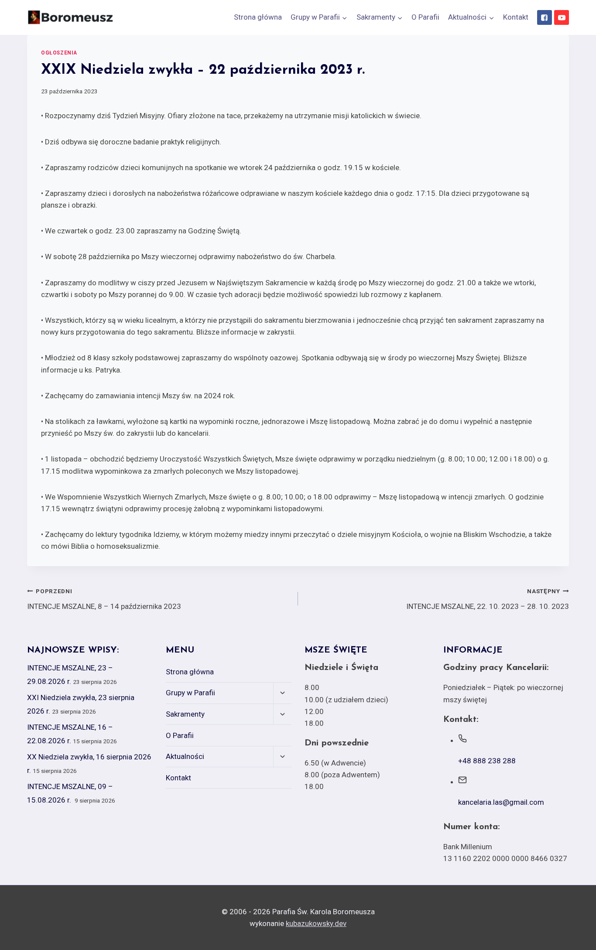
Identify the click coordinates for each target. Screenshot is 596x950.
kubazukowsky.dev (316, 923)
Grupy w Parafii (190, 692)
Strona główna (258, 17)
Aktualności (185, 756)
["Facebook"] (544, 17)
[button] (344, 17)
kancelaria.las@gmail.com (501, 802)
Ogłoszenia (59, 53)
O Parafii (425, 17)
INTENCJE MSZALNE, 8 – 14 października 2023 (104, 599)
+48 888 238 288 (487, 760)
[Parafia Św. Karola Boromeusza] (70, 17)
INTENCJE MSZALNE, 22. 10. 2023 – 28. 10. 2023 (487, 599)
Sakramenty (185, 714)
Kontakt (515, 17)
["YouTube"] (561, 17)
